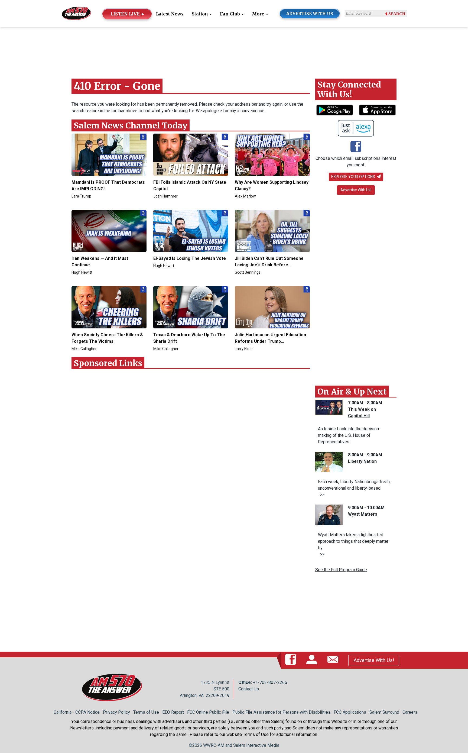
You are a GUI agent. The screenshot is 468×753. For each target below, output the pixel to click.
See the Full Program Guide (341, 569)
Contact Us (248, 688)
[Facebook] (355, 147)
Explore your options (353, 176)
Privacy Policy (116, 712)
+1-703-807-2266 (270, 682)
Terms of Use (146, 712)
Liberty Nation (362, 461)
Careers (409, 712)
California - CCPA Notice (77, 712)
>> (321, 494)
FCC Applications (350, 712)
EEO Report (173, 712)
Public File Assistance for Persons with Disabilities (281, 712)
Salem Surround (384, 712)
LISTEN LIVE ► (127, 14)
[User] (312, 660)
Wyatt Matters (362, 514)
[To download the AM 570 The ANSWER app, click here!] (334, 110)
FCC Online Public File (208, 712)
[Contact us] (333, 660)
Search (396, 14)
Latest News (170, 14)
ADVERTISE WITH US (309, 13)
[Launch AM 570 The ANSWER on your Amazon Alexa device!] (356, 128)
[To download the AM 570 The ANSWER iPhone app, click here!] (377, 110)
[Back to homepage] (76, 13)
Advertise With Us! (355, 190)
